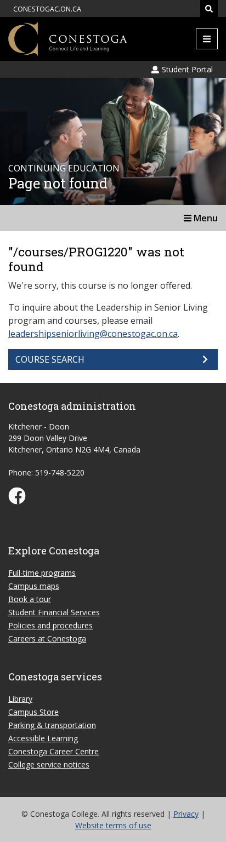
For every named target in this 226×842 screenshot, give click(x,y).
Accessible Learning (43, 738)
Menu (204, 218)
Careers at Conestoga (47, 638)
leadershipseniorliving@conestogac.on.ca (93, 334)
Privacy (186, 814)
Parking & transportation (52, 725)
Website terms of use (113, 825)
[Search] (209, 8)
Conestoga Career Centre (53, 751)
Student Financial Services (54, 612)
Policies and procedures (50, 625)
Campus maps (33, 586)
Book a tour (29, 599)
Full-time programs (42, 573)
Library (20, 699)
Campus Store (33, 712)
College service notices (48, 764)
